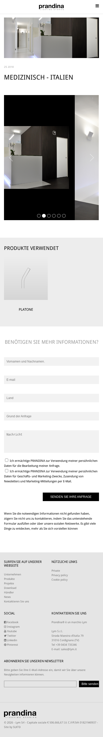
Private (56, 570)
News (7, 597)
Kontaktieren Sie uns (16, 601)
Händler (9, 592)
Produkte (9, 579)
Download (10, 588)
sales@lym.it (69, 649)
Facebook (12, 622)
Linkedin (11, 640)
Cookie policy (60, 579)
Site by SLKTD (12, 727)
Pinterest (12, 644)
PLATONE (26, 309)
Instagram (13, 626)
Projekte (9, 583)
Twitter (11, 635)
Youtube (11, 631)
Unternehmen (12, 574)
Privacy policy (60, 575)
